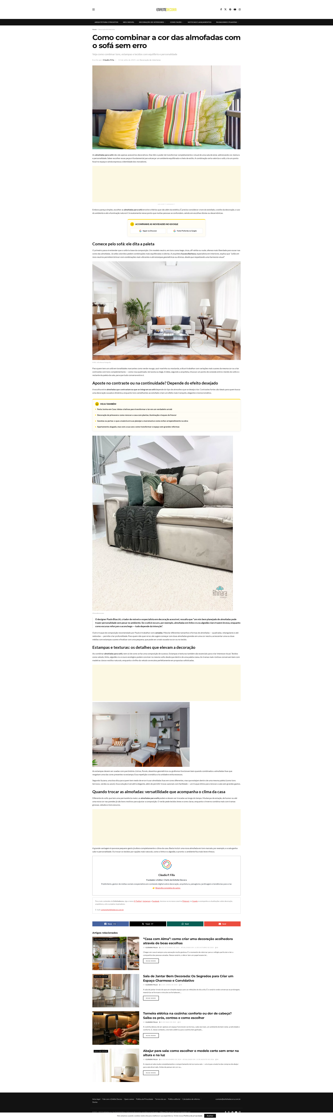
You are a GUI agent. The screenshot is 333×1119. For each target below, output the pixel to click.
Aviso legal (96, 1099)
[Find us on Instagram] (240, 9)
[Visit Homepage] (166, 9)
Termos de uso (160, 1099)
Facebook (155, 901)
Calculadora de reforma (191, 1099)
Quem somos (129, 1099)
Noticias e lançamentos (199, 22)
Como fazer (176, 22)
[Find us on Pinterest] (230, 9)
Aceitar (210, 1116)
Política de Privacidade (144, 1099)
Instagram (146, 901)
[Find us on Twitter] (225, 9)
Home (94, 29)
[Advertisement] (166, 184)
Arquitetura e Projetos (106, 22)
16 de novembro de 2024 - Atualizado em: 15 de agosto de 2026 (187, 1059)
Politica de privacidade (193, 1116)
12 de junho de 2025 (169, 985)
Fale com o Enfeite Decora (112, 1099)
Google (195, 901)
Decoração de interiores (151, 22)
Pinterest (185, 901)
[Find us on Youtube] (235, 9)
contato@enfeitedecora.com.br (112, 910)
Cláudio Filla (108, 60)
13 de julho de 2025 (127, 60)
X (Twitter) (138, 901)
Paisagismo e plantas (226, 22)
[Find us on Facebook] (221, 9)
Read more (152, 961)
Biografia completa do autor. (168, 888)
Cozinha (99, 1014)
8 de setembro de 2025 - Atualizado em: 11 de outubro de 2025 (187, 947)
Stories (95, 1102)
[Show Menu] (93, 9)
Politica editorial (174, 1099)
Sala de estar (101, 976)
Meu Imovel (128, 22)
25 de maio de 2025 (168, 1022)
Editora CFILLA (165, 1112)
